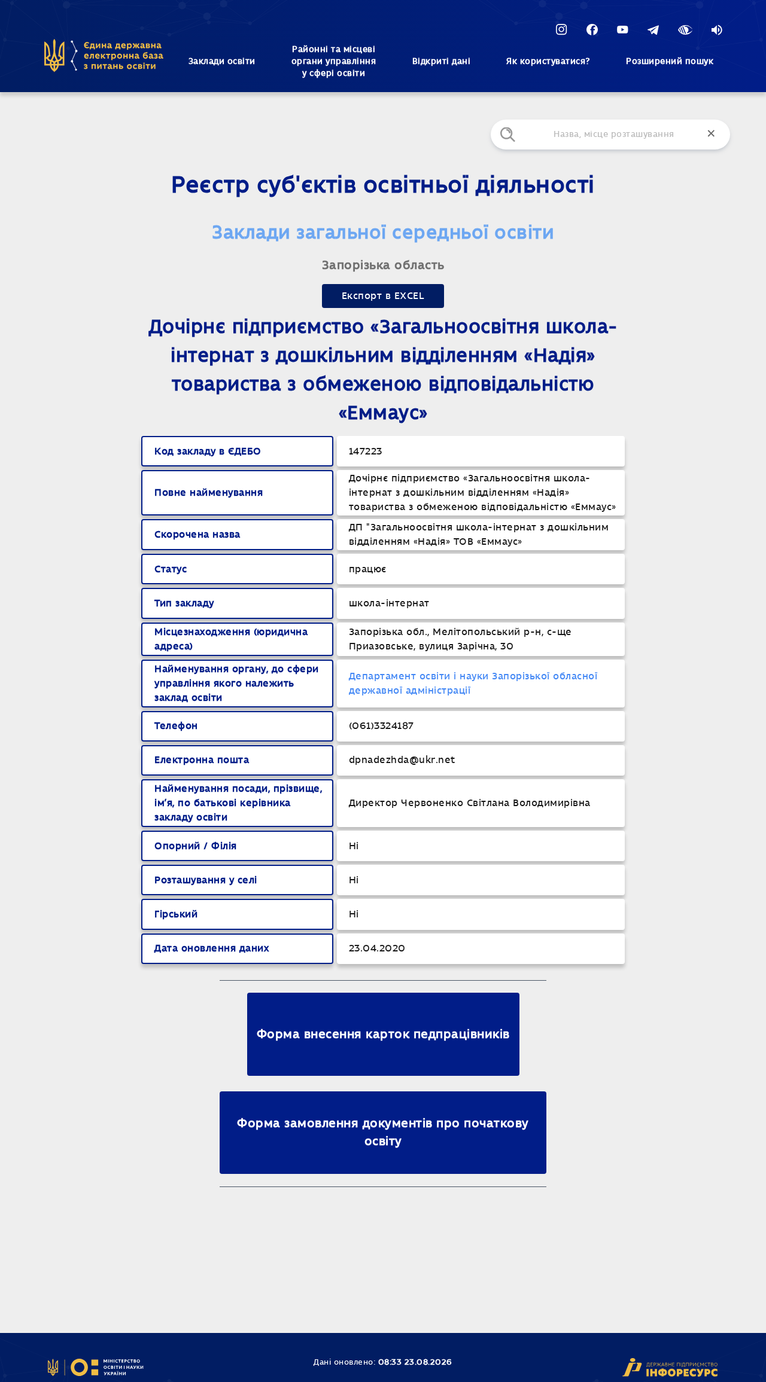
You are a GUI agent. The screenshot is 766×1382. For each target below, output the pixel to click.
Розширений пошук (669, 61)
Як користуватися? (548, 61)
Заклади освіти (222, 61)
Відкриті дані (441, 61)
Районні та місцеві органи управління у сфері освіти (333, 61)
